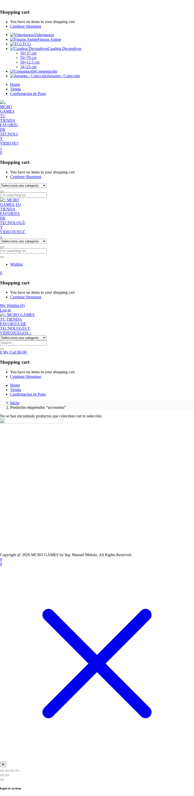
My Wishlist (12, 305)
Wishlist (16, 264)
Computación (46, 71)
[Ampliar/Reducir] (2, 770)
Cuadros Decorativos (64, 48)
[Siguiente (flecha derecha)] (7, 775)
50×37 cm (28, 53)
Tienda (15, 89)
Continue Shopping (25, 26)
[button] (1, 152)
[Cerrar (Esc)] (17, 770)
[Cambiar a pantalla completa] (7, 770)
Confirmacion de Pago (28, 93)
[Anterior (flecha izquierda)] (2, 775)
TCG (26, 44)
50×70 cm (28, 57)
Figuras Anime (49, 39)
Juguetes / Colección (63, 76)
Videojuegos (44, 35)
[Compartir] (12, 770)
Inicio (14, 403)
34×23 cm (28, 67)
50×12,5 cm (29, 62)
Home (15, 84)
